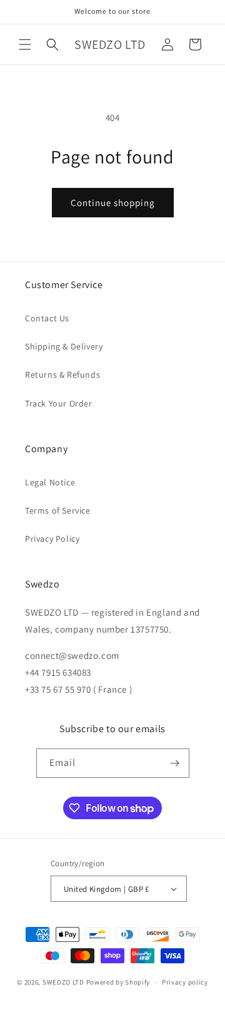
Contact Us (47, 318)
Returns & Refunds (62, 374)
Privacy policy (185, 982)
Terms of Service (58, 510)
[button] (25, 44)
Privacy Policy (52, 538)
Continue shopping (113, 203)
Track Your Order (58, 403)
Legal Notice (50, 482)
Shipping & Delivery (63, 346)
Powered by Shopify (118, 982)
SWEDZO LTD (63, 982)
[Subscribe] (175, 763)
